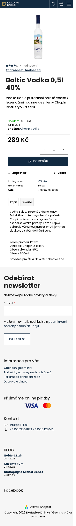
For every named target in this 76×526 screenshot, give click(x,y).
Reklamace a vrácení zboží (22, 377)
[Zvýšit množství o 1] (63, 149)
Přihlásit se (17, 339)
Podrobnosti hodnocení (23, 70)
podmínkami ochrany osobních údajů (35, 324)
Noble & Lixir (13, 455)
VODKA (42, 181)
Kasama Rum (13, 463)
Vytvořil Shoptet (40, 507)
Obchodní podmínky (18, 368)
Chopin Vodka (29, 129)
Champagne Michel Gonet (23, 472)
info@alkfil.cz (18, 425)
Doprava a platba (15, 381)
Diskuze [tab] (27, 202)
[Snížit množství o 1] (44, 149)
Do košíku (40, 161)
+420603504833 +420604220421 (32, 429)
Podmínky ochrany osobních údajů (27, 372)
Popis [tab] (13, 202)
